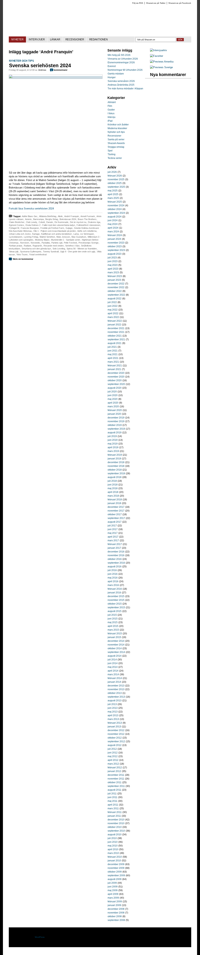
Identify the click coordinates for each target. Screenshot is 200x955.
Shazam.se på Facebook (179, 3)
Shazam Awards (116, 143)
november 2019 (116, 421)
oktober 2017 (115, 514)
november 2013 (116, 689)
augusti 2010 (114, 834)
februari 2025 (115, 201)
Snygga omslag (116, 147)
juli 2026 (112, 172)
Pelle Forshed (70, 243)
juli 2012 (112, 749)
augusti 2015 (114, 611)
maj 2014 (113, 667)
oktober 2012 (115, 737)
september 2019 (116, 428)
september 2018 (116, 473)
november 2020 (116, 376)
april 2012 (113, 760)
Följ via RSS (137, 3)
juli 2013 (112, 704)
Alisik (60, 216)
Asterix (28, 219)
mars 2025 (113, 198)
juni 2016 (113, 574)
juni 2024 (113, 220)
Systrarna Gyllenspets (30, 251)
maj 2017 (113, 533)
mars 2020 (113, 406)
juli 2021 (112, 347)
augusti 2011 (114, 789)
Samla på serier (116, 139)
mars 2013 (113, 719)
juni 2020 (113, 395)
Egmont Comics (16, 225)
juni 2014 (113, 663)
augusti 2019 (114, 432)
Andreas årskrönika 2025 (121, 84)
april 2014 (113, 670)
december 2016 (116, 551)
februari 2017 (115, 544)
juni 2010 (113, 842)
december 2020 (116, 373)
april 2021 (113, 358)
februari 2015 (115, 633)
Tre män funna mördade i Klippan (125, 88)
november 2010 (116, 823)
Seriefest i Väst (72, 245)
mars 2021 (113, 361)
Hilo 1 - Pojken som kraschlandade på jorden (54, 231)
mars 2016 (113, 585)
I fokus (111, 113)
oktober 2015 (115, 603)
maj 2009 (113, 890)
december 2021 (116, 328)
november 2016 (116, 555)
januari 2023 (114, 280)
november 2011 (116, 778)
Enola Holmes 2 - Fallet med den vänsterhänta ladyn (50, 225)
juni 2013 (113, 708)
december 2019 (116, 417)
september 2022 (116, 294)
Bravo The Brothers (87, 219)
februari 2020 (115, 410)
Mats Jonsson (63, 237)
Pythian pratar (15, 245)
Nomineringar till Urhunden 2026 (125, 70)
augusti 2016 (114, 566)
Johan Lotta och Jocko (20, 234)
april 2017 (113, 536)
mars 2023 (113, 272)
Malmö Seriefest (47, 237)
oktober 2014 (115, 648)
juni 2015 (113, 618)
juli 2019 (112, 436)
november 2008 (116, 912)
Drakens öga (94, 222)
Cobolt (42, 222)
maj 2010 (113, 845)
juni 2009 (113, 886)
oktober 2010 (115, 827)
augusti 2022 (114, 298)
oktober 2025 (115, 183)
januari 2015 (114, 637)
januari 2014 (114, 682)
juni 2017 (113, 529)
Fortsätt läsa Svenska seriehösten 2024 (31, 208)
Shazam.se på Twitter (155, 3)
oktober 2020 (115, 380)
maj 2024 (113, 224)
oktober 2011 (114, 782)
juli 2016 (112, 570)
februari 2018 (115, 499)
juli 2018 (112, 481)
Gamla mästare (116, 73)
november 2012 (116, 734)
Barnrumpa (38, 219)
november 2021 (116, 332)
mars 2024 (113, 231)
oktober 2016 (115, 559)
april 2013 (113, 715)
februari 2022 (115, 321)
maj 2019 (113, 443)
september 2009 (116, 875)
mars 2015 (113, 629)
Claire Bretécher (16, 222)
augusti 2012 (114, 745)
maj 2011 (112, 801)
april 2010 (113, 849)
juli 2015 (112, 615)
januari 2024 (114, 239)
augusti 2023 (114, 254)
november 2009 (116, 868)
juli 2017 (112, 525)
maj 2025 (113, 190)
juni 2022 (113, 306)
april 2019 (113, 447)
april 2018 (113, 492)
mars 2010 (113, 853)
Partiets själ (56, 243)
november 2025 (116, 179)
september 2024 (116, 213)
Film (110, 106)
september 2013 (116, 696)
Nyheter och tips (21, 60)
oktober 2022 (115, 291)
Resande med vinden (54, 245)
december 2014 (116, 641)
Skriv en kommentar (23, 259)
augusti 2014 (114, 655)
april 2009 (113, 894)
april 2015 (113, 626)
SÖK (180, 39)
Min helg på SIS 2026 (119, 55)
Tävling (111, 154)
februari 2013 (115, 722)
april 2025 (113, 194)
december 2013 (116, 685)
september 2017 (116, 518)
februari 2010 (115, 856)
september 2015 (116, 607)
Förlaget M (14, 228)
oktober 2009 (115, 871)
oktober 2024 (115, 209)
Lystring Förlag (31, 237)
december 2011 (116, 775)
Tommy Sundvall (51, 251)
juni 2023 (113, 261)
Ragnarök (37, 245)
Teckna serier (115, 158)
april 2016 (113, 581)
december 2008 (116, 909)
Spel (110, 150)
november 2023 (116, 242)
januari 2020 (114, 414)
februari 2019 (115, 455)
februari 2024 (115, 235)
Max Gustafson (78, 237)
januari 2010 (114, 860)
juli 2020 (112, 391)
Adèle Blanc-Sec (30, 216)
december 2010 (116, 819)
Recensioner (114, 135)
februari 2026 (115, 175)
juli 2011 (112, 793)
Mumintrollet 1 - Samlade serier (65, 240)
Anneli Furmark (87, 216)
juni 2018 (113, 484)
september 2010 (116, 830)
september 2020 (116, 384)
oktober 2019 (115, 425)
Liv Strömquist (87, 234)
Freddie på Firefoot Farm (52, 228)
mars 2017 (113, 540)
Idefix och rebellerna (86, 231)
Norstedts (35, 243)
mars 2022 (113, 317)
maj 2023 (113, 265)
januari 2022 (114, 324)
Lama (76, 234)
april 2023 (113, 268)
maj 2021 (113, 354)
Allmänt (112, 102)
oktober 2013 (115, 693)
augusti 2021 (114, 343)
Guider (111, 109)
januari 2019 (114, 458)
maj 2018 (113, 488)
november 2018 (116, 466)
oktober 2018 (115, 469)
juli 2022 (112, 302)
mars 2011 (113, 808)
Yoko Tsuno (22, 254)
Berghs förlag (51, 219)
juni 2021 (113, 350)
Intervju (111, 117)
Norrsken (24, 243)
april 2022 (113, 313)
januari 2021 (114, 369)
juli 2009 (112, 883)
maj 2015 (113, 622)
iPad (110, 120)
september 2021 (116, 339)
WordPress (40, 937)
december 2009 (116, 864)
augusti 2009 (114, 879)
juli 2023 (112, 257)
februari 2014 (115, 678)
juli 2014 (112, 659)
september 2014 (116, 652)
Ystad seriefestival (37, 254)
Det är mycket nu (78, 222)
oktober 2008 (115, 916)
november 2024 (116, 205)
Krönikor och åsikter (118, 124)
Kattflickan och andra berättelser (56, 234)
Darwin (49, 222)
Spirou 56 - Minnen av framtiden (82, 248)
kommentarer (59, 70)
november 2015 (116, 600)
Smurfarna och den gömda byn (36, 248)
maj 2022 (113, 309)
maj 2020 (113, 399)
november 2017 (116, 510)
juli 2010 (112, 838)
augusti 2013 (114, 700)
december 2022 (116, 283)
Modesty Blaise (42, 240)
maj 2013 (113, 711)
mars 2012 (113, 763)
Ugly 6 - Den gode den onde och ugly (77, 251)
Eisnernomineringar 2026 (121, 62)
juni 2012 (113, 752)
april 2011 (113, 804)
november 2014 (116, 644)
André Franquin (71, 216)
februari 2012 (115, 767)
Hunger (112, 77)
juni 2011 (112, 797)
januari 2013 (114, 726)
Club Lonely (31, 222)
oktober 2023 (115, 246)
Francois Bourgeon (30, 228)
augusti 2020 (114, 388)
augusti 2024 (114, 216)
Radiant (27, 245)
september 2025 (116, 187)
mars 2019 (113, 451)
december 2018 (116, 462)
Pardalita (46, 243)
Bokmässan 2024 (68, 219)
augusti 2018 (114, 477)
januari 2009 (114, 905)
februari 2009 (115, 901)
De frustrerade (61, 222)
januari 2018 (114, 503)
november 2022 (116, 287)
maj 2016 (113, 577)
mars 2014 (113, 674)
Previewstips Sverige (88, 243)
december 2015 (116, 596)
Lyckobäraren (15, 237)
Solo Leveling (59, 248)
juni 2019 (113, 440)
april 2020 (113, 402)
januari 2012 (114, 771)
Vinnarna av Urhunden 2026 (123, 58)
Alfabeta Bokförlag (47, 216)
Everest (112, 66)
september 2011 (116, 786)
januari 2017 (114, 548)
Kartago (36, 234)
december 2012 (116, 730)
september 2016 (116, 562)
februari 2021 (115, 365)
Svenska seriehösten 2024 (40, 65)
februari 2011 (115, 812)
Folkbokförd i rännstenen (88, 225)
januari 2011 (114, 816)
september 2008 (116, 920)
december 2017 (116, 507)
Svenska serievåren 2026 (121, 81)
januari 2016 (114, 592)
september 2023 (116, 250)
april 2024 (113, 227)
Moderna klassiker (117, 128)
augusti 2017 (114, 521)
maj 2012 (113, 756)
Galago (69, 228)
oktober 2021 (115, 335)
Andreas (42, 70)
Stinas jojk (14, 251)
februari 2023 (115, 276)
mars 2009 (113, 897)
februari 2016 (115, 588)
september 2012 (116, 741)
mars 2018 (113, 495)
